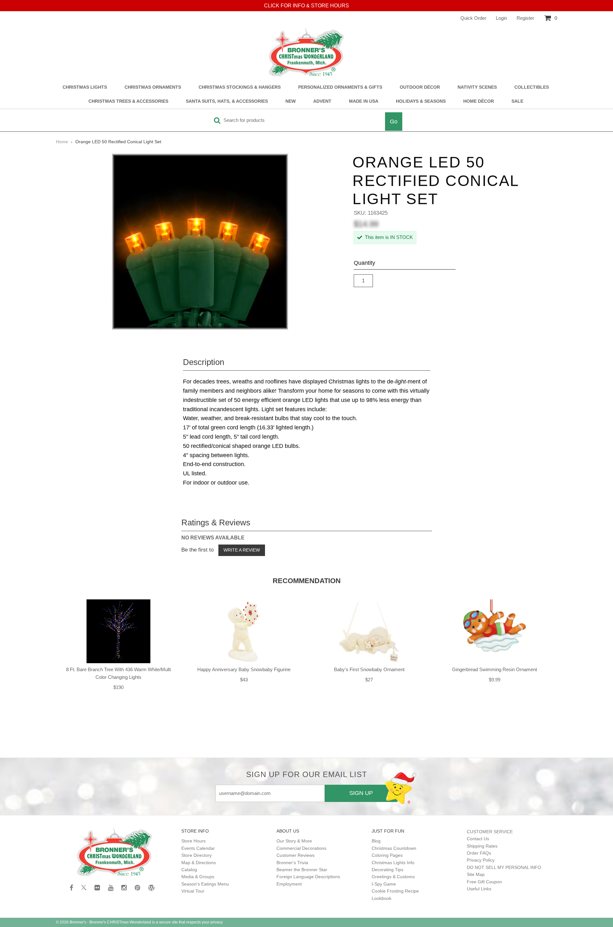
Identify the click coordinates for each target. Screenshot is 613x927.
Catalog (189, 869)
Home (62, 141)
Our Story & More (294, 840)
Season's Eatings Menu (205, 883)
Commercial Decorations (301, 848)
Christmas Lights (85, 87)
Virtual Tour (192, 891)
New (290, 101)
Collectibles (531, 87)
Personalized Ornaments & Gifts (340, 87)
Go (393, 121)
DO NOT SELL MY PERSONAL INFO (504, 867)
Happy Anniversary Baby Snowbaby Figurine (244, 669)
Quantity (364, 263)
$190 (118, 687)
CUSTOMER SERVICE (490, 831)
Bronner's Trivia (292, 862)
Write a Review (241, 549)
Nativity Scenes (477, 87)
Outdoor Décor (420, 87)
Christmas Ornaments (153, 87)
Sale (517, 101)
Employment (289, 883)
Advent (322, 101)
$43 (244, 679)
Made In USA (363, 101)
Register (525, 18)
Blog (376, 840)
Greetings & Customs (393, 876)
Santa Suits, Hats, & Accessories (227, 101)
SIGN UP (361, 793)
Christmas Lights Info (393, 862)
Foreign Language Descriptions (308, 876)
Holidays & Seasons (421, 101)
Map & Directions (198, 862)
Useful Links (479, 888)
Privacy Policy (481, 860)
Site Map (476, 874)
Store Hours (193, 840)
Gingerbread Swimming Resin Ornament (494, 669)
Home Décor (478, 101)
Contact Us (478, 838)
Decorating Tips (387, 869)
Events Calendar (198, 848)
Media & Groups (197, 876)
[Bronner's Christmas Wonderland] (306, 53)
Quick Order (473, 18)
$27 (369, 679)
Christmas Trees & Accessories (128, 101)
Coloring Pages (387, 855)
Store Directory (196, 855)
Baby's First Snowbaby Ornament (369, 669)
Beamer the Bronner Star (301, 869)
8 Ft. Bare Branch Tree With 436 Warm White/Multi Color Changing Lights (118, 673)
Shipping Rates (482, 846)
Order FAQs (479, 853)
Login (501, 18)
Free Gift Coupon (484, 881)
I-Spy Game (384, 883)
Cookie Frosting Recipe (395, 891)
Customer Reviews (295, 855)
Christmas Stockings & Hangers (240, 87)
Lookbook (381, 898)
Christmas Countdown (394, 848)
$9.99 (494, 679)
